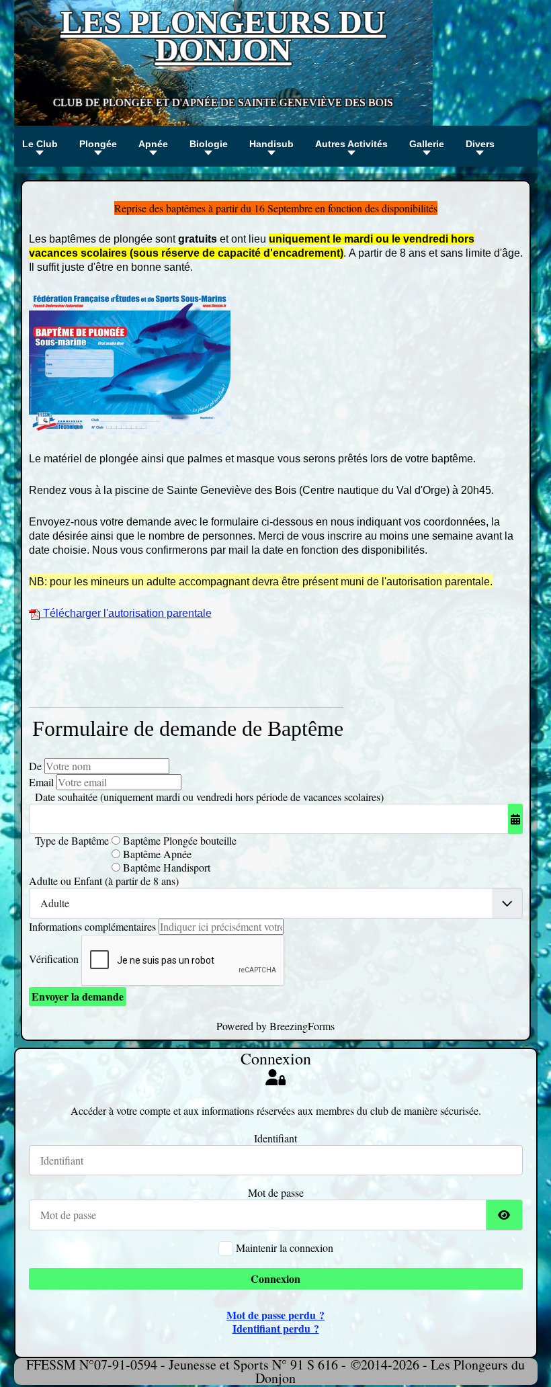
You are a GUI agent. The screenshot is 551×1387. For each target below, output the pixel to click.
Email (41, 782)
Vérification (54, 959)
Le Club (40, 143)
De (35, 766)
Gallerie (426, 143)
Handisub (271, 143)
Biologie (208, 143)
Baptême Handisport (165, 867)
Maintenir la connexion (284, 1248)
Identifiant (275, 1138)
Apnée (153, 143)
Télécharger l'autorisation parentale (126, 613)
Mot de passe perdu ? (275, 1314)
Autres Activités (351, 143)
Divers (480, 143)
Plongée (98, 143)
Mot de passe (276, 1193)
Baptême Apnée (156, 854)
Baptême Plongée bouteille (178, 840)
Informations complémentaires (92, 926)
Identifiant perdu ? (275, 1328)
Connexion (275, 1278)
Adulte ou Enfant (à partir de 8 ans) (104, 881)
